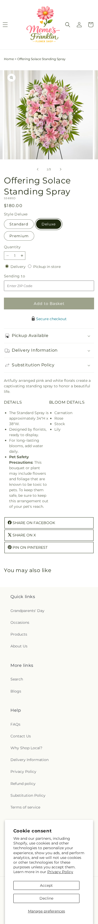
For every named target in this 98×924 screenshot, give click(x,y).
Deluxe (49, 224)
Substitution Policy (27, 795)
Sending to (22, 276)
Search (16, 679)
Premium (19, 236)
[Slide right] (60, 169)
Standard (18, 224)
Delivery (18, 266)
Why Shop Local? (26, 748)
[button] (67, 24)
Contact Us (20, 736)
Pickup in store (47, 266)
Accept (46, 885)
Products (18, 634)
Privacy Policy (60, 871)
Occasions (19, 622)
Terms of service (25, 807)
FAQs (15, 724)
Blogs (15, 691)
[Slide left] (37, 169)
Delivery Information (29, 759)
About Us (18, 646)
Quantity (12, 247)
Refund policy (23, 783)
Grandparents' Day (27, 610)
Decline (46, 898)
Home (9, 59)
